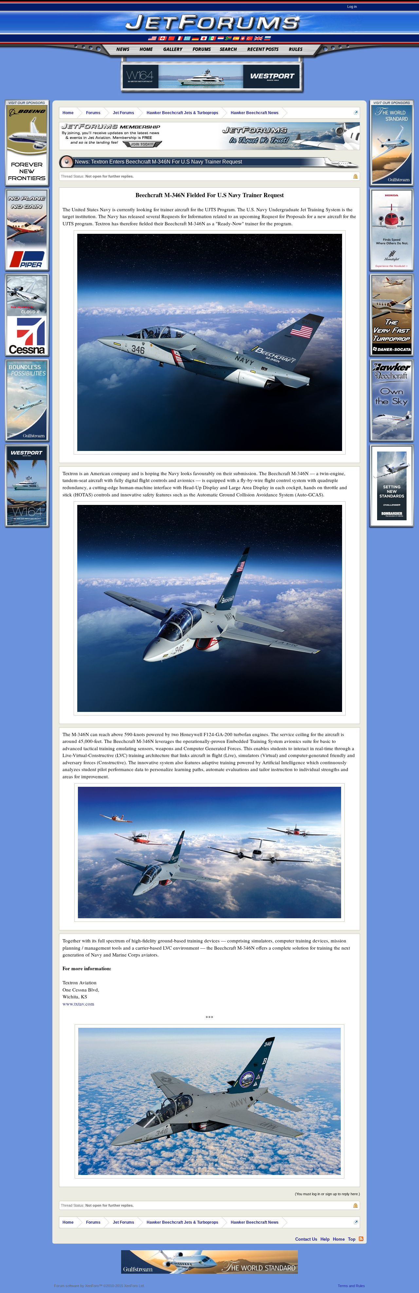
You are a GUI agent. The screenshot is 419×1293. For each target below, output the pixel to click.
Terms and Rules (351, 1286)
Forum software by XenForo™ (99, 1286)
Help (325, 1239)
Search (228, 49)
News (123, 49)
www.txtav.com (78, 1003)
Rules (295, 49)
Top (351, 1239)
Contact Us (306, 1239)
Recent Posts (263, 49)
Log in (352, 7)
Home (146, 49)
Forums (202, 49)
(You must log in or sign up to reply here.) (327, 1194)
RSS (361, 1238)
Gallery (172, 49)
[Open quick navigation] (356, 113)
